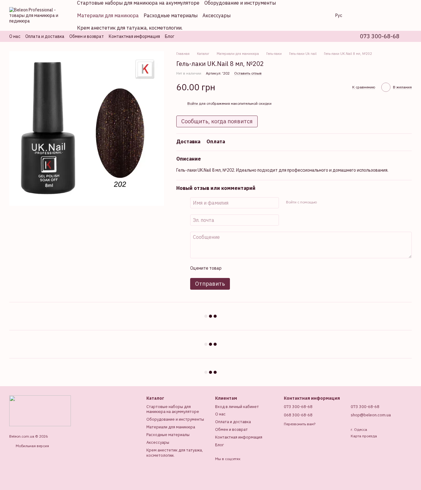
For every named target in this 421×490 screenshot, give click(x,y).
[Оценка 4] (261, 268)
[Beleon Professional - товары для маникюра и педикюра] (40, 410)
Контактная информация (134, 36)
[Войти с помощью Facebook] (323, 202)
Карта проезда (364, 436)
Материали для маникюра (108, 15)
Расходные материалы (171, 15)
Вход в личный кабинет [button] (237, 406)
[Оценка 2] (241, 268)
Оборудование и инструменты (175, 419)
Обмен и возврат (86, 36)
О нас (14, 36)
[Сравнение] (359, 15)
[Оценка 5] (271, 268)
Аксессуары (216, 15)
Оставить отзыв (248, 73)
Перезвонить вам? (299, 424)
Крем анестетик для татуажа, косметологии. (129, 28)
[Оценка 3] (251, 268)
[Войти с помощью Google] (333, 202)
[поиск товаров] (320, 15)
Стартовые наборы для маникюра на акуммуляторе (172, 409)
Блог (169, 36)
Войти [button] (192, 103)
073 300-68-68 (379, 36)
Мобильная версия (32, 445)
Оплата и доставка (44, 36)
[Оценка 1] (231, 268)
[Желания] (375, 15)
